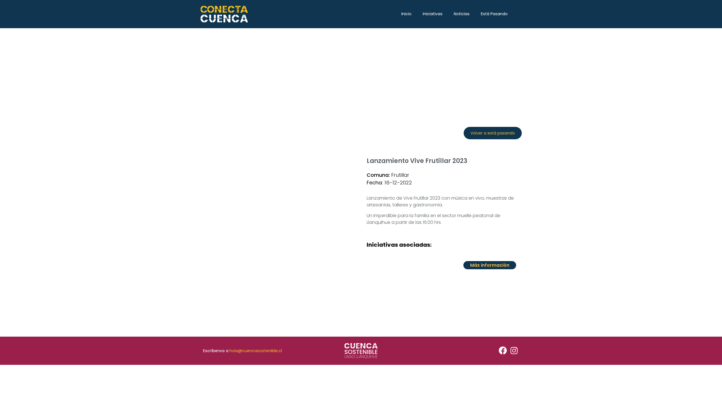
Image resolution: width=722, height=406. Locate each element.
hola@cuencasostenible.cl (256, 351)
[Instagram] (514, 351)
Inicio (406, 14)
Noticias (462, 14)
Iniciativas (433, 14)
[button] (493, 133)
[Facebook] (503, 351)
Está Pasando (494, 14)
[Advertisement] (361, 70)
